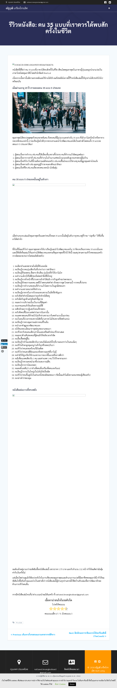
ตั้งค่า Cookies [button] (60, 684)
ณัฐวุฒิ (17, 8)
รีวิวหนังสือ (19, 622)
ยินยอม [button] (72, 684)
